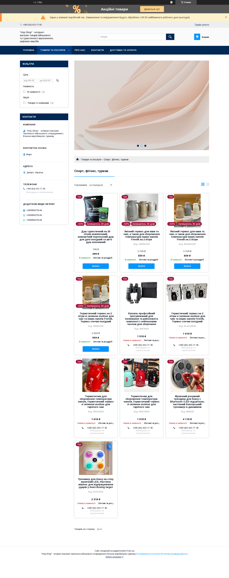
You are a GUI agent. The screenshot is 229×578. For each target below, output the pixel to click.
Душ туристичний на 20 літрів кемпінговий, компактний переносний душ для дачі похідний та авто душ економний (96, 236)
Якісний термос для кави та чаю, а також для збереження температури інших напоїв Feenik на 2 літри (141, 235)
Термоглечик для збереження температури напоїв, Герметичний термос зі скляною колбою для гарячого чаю (96, 401)
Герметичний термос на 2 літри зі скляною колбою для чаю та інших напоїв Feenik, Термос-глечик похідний (96, 317)
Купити (95, 266)
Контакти (97, 50)
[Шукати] (170, 37)
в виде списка (207, 185)
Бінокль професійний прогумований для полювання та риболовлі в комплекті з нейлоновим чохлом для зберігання (141, 318)
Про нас (80, 50)
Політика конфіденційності (175, 554)
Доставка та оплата (123, 50)
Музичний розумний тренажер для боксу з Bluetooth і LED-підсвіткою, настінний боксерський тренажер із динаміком (187, 401)
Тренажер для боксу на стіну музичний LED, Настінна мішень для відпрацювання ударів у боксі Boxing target (95, 483)
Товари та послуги (52, 50)
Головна (28, 50)
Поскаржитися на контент (149, 554)
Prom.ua (130, 551)
